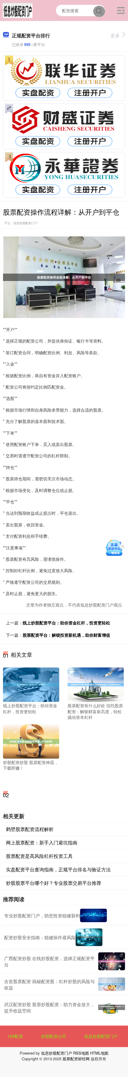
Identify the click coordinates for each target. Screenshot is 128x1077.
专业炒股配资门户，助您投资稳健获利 (42, 915)
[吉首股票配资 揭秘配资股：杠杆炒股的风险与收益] (111, 984)
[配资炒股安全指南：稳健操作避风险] (89, 937)
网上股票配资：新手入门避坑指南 (41, 842)
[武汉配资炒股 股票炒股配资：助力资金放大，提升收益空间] (111, 1007)
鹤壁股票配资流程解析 (30, 829)
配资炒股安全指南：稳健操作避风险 (40, 937)
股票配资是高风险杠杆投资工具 (39, 856)
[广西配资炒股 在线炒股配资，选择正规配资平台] (111, 961)
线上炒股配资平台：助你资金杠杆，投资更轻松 (66, 623)
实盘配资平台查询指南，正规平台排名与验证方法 (58, 869)
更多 (115, 35)
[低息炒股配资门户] (17, 10)
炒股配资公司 (53, 1036)
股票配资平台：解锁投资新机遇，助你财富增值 (66, 635)
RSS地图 (81, 1053)
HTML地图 (99, 1053)
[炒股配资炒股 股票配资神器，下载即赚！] (31, 741)
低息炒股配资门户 (101, 1036)
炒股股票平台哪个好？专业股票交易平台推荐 (53, 882)
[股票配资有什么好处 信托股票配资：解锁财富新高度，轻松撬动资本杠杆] (96, 684)
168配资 (15, 1036)
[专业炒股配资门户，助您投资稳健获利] (93, 915)
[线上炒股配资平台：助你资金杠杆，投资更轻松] (31, 684)
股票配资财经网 (76, 1058)
